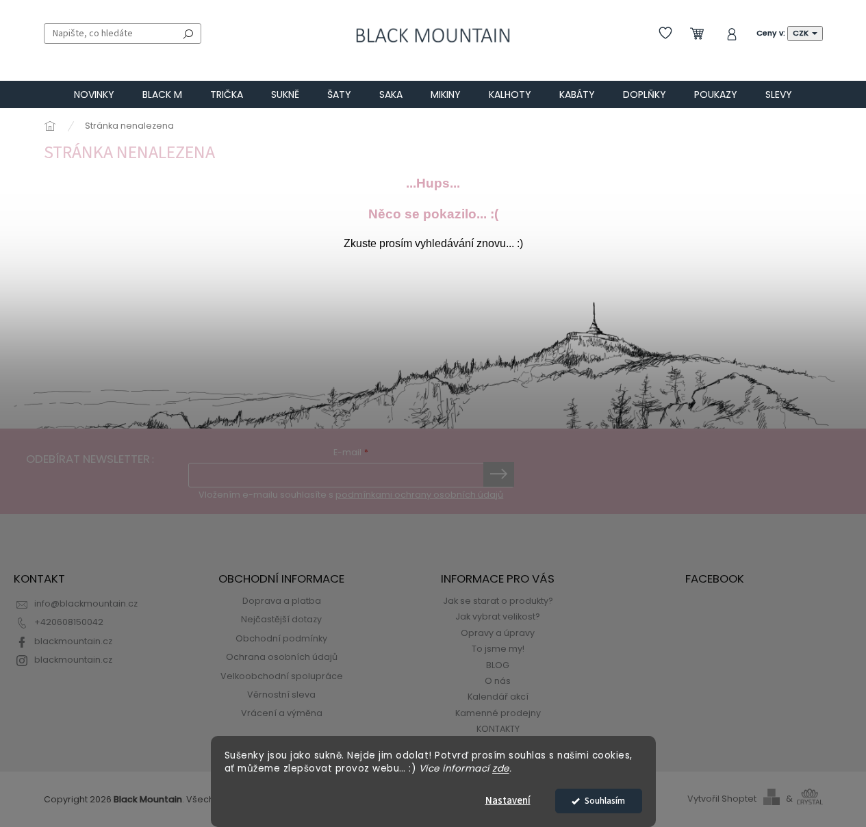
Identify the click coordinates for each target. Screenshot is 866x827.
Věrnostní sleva (281, 694)
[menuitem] (94, 94)
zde (500, 768)
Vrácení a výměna (281, 713)
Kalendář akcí (498, 696)
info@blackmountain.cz (86, 603)
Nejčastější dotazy (281, 619)
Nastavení (508, 800)
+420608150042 (68, 622)
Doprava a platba (281, 601)
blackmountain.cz (73, 641)
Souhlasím (605, 800)
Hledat (188, 33)
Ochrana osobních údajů (282, 657)
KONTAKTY (498, 729)
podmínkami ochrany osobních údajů (419, 494)
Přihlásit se (498, 474)
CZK (802, 32)
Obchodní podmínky (281, 638)
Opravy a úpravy (498, 633)
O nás (498, 681)
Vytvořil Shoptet (721, 798)
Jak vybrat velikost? (497, 616)
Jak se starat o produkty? (498, 601)
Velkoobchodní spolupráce (281, 676)
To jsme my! (498, 648)
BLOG (497, 665)
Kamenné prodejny (498, 713)
